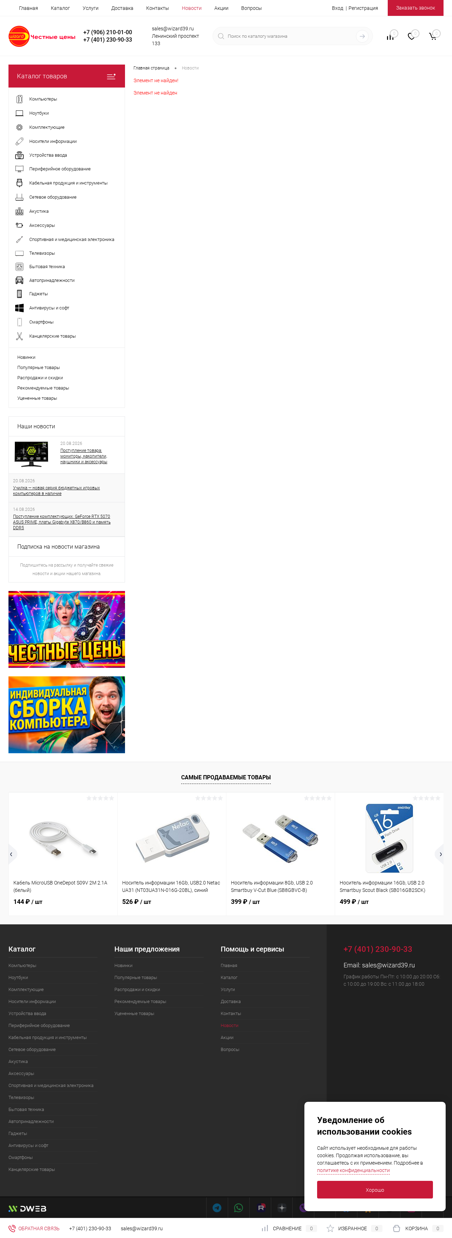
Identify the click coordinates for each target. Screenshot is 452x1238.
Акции (221, 8)
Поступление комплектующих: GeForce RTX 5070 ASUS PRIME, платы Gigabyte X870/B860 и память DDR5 (62, 522)
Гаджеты (17, 1133)
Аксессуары (21, 1073)
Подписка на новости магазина (58, 546)
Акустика (18, 1061)
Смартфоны (20, 1157)
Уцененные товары (37, 398)
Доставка (122, 8)
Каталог (60, 8)
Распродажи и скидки (40, 377)
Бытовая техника (26, 1109)
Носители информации (32, 1001)
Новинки (26, 357)
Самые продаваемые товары (226, 777)
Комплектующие (26, 989)
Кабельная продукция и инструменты (47, 1037)
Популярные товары (38, 367)
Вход (337, 8)
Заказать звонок (415, 8)
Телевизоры (21, 1097)
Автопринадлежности (31, 1121)
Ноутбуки (18, 977)
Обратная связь (38, 1228)
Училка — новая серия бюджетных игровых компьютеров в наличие (56, 490)
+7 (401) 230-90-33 (90, 1228)
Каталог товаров (42, 76)
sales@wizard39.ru (388, 965)
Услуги (91, 8)
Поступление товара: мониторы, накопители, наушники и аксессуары (83, 456)
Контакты (157, 8)
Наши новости (36, 426)
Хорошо (375, 1190)
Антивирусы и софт (28, 1145)
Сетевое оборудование (32, 1049)
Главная (28, 8)
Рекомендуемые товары (43, 388)
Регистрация (363, 8)
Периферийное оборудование (39, 1025)
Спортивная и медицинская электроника (51, 1085)
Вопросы (251, 8)
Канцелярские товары (31, 1169)
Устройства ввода (27, 1013)
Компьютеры (22, 965)
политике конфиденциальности (353, 1170)
